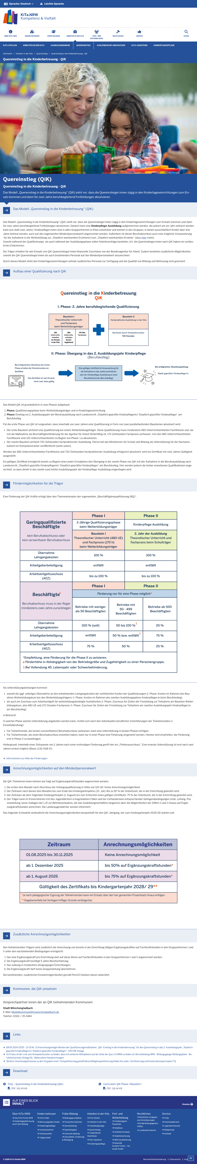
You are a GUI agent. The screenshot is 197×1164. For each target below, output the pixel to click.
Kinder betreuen (46, 1113)
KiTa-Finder (44, 1118)
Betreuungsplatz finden (49, 1122)
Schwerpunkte (45, 1133)
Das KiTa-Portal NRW (23, 1118)
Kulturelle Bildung (72, 1133)
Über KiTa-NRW (21, 1113)
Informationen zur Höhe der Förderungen (26, 758)
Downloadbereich (171, 1122)
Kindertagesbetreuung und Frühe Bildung (23, 1122)
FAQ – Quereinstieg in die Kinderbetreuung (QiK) (35, 1084)
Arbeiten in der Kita (33, 45)
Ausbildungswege (60, 45)
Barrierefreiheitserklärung (154, 1159)
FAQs (166, 1118)
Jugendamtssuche (172, 1126)
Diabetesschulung (122, 1136)
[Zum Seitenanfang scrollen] (191, 1158)
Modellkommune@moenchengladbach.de (35, 1012)
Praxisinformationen (73, 1122)
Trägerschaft (45, 1137)
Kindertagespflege (164, 45)
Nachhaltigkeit (70, 1130)
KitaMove (118, 1128)
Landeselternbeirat (147, 1130)
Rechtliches (144, 1113)
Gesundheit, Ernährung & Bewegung (73, 1138)
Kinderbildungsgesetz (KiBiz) (147, 1125)
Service (166, 1113)
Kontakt (167, 1133)
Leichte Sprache (54, 3)
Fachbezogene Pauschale (119, 1122)
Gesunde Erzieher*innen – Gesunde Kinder (121, 1146)
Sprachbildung (70, 1126)
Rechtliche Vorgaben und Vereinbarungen (147, 1118)
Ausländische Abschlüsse (111, 45)
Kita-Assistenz (139, 45)
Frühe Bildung (70, 1113)
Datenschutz (175, 1159)
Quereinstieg (83, 45)
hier (144, 237)
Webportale (169, 1130)
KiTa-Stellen (10, 45)
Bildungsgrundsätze (73, 1118)
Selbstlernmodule (122, 1132)
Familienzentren (46, 1130)
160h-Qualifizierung (122, 1140)
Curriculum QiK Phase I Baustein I (122, 1084)
